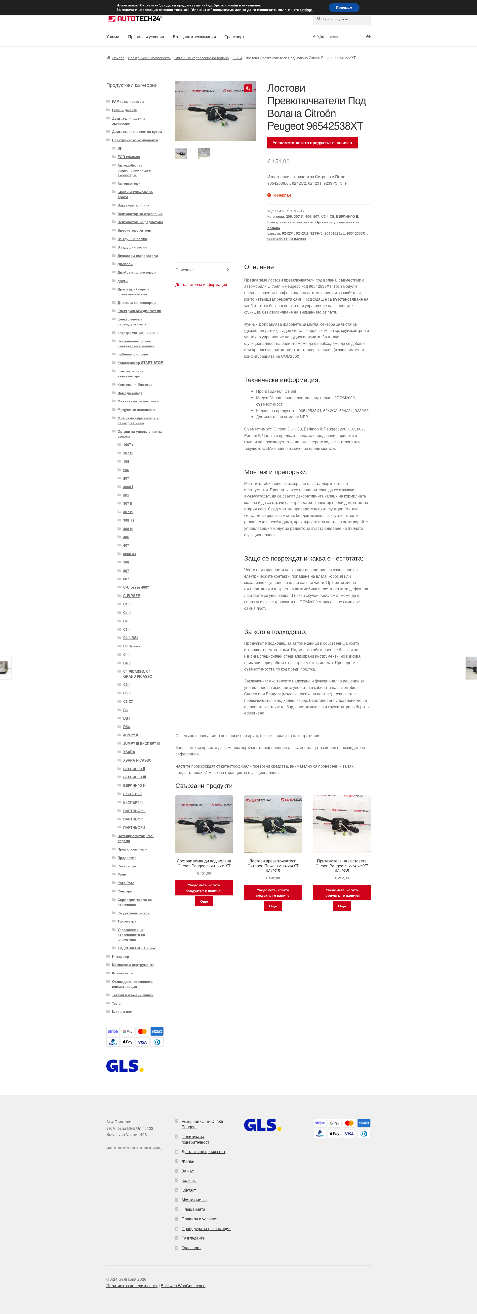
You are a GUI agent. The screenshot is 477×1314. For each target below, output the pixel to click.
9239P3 (316, 233)
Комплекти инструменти (133, 964)
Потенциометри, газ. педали (136, 838)
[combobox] (342, 19)
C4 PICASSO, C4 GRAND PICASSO (137, 674)
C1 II (127, 612)
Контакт (189, 1190)
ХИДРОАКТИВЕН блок (137, 947)
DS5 (126, 726)
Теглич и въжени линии (133, 994)
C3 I (126, 629)
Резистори (127, 865)
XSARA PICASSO (137, 760)
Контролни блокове (135, 384)
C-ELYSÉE (131, 595)
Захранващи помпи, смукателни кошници (136, 343)
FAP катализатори (128, 101)
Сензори (125, 890)
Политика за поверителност (195, 1139)
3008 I (128, 486)
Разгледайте (193, 1238)
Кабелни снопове (133, 354)
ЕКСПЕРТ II (132, 793)
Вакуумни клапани (134, 205)
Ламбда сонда (130, 392)
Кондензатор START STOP (140, 362)
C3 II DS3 (130, 637)
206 (289, 216)
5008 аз (129, 553)
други (123, 280)
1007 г (128, 444)
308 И (128, 528)
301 (126, 494)
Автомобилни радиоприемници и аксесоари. (134, 170)
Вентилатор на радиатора (140, 221)
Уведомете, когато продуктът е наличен (312, 142)
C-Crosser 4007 (136, 587)
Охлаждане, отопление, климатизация (132, 984)
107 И (128, 452)
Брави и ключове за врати (135, 194)
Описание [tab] (184, 270)
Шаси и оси (122, 1011)
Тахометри (127, 921)
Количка (189, 1180)
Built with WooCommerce (183, 1285)
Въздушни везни (132, 247)
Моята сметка (194, 1200)
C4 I (126, 654)
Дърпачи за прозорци (137, 302)
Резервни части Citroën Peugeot (203, 1124)
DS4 (126, 718)
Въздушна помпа (132, 238)
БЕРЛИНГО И (134, 785)
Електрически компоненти (149, 57)
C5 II (127, 692)
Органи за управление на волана (201, 57)
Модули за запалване (136, 409)
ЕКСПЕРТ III (133, 802)
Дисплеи (125, 263)
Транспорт (234, 36)
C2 (125, 620)
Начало (118, 57)
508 (126, 562)
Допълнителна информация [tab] (201, 284)
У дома (112, 36)
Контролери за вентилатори (131, 373)
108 (126, 461)
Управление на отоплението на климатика (131, 934)
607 (126, 570)
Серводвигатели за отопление (135, 902)
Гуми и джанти (124, 109)
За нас (188, 1171)
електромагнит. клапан (138, 332)
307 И (237, 57)
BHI (120, 148)
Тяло (116, 1003)
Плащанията (193, 1209)
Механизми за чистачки (138, 400)
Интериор (120, 956)
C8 (332, 216)
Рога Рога (126, 882)
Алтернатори (129, 183)
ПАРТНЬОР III (135, 819)
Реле (122, 874)
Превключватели (133, 849)
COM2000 (298, 238)
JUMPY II (130, 734)
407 (126, 545)
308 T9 (128, 520)
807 (316, 216)
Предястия (127, 857)
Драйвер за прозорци (137, 272)
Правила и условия (146, 36)
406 (308, 216)
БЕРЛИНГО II (347, 216)
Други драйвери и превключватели (134, 291)
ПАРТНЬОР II (134, 810)
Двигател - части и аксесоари (128, 121)
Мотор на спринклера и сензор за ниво (138, 420)
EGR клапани (129, 156)
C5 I (324, 216)
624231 (288, 233)
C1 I (126, 604)
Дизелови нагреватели (138, 255)
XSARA (129, 751)
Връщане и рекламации (194, 36)
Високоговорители (134, 230)
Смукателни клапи (134, 912)
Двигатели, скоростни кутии (137, 131)
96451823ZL (334, 233)
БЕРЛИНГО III (134, 776)
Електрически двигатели (139, 310)
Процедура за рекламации (206, 1228)
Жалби (188, 1161)
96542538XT (357, 233)
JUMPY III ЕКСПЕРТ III (141, 743)
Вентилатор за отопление (140, 213)
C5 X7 (128, 701)
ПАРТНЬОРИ (134, 827)
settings (306, 10)
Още (204, 901)
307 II (127, 503)
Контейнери (122, 972)
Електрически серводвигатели (132, 321)
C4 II (127, 662)
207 (126, 478)
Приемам (344, 7)
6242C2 (302, 233)
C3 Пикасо (132, 645)
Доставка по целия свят (203, 1151)
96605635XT (277, 238)
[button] (248, 88)
